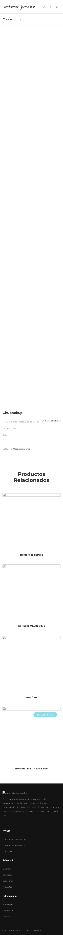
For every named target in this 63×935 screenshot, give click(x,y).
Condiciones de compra (14, 845)
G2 (39, 931)
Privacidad (8, 910)
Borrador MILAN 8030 (31, 625)
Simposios (7, 875)
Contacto (7, 851)
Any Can (31, 697)
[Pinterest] (16, 821)
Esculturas (8, 881)
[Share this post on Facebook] (3, 455)
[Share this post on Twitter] (8, 455)
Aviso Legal (8, 904)
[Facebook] (3, 821)
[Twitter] (10, 821)
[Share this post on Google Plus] (13, 455)
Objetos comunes (21, 449)
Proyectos (7, 887)
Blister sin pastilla (31, 554)
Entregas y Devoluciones (14, 839)
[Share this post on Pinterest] (18, 455)
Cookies (6, 916)
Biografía (7, 869)
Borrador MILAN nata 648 (31, 768)
